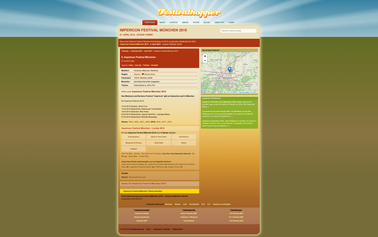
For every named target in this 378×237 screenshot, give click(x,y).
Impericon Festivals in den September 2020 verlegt (222, 102)
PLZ (203, 204)
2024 (131, 122)
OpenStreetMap (244, 92)
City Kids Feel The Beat (151, 154)
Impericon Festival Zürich (140, 167)
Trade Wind (144, 156)
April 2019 (148, 51)
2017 (164, 122)
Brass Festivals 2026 (189, 213)
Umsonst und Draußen (222, 204)
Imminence (184, 137)
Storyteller (133, 156)
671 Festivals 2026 (236, 217)
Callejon (133, 149)
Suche (206, 22)
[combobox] (238, 31)
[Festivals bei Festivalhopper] (189, 10)
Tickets (173, 22)
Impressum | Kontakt (162, 229)
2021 (142, 122)
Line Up (138, 65)
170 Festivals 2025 (236, 221)
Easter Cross (173, 167)
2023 (136, 122)
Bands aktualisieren (142, 217)
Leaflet (234, 92)
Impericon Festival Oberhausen (161, 164)
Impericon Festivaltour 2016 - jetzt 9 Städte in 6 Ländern (224, 121)
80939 (136, 78)
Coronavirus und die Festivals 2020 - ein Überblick (221, 111)
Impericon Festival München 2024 (134, 44)
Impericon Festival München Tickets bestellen (142, 191)
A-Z (208, 204)
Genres (177, 204)
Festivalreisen (189, 221)
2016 (169, 122)
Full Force (159, 167)
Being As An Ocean (134, 143)
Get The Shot (127, 154)
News (162, 22)
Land (185, 204)
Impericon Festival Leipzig (133, 164)
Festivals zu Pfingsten (189, 217)
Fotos (196, 22)
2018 (158, 122)
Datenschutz (178, 229)
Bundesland (194, 204)
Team (148, 229)
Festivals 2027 (141, 221)
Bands (185, 22)
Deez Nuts (158, 143)
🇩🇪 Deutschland (148, 74)
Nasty (183, 143)
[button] (229, 70)
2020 (148, 122)
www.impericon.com (137, 177)
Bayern (137, 74)
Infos (131, 65)
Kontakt (154, 65)
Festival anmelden (142, 213)
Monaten (168, 204)
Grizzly (137, 154)
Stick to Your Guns (159, 137)
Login (231, 22)
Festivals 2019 (136, 51)
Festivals (150, 22)
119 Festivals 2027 (236, 213)
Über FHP (219, 22)
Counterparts (133, 137)
